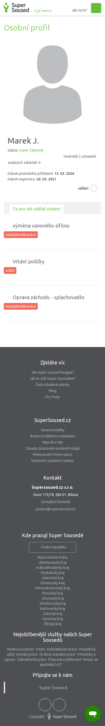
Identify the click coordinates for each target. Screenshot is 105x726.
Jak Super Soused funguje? (52, 372)
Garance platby (52, 430)
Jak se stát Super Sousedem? (53, 378)
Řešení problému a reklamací (52, 436)
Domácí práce (27, 654)
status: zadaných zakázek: (52, 156)
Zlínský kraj (52, 624)
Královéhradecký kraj (52, 568)
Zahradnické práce (31, 659)
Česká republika (53, 547)
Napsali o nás (52, 442)
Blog (52, 391)
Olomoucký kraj (52, 583)
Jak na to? (79, 10)
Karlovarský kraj (52, 608)
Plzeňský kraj (52, 593)
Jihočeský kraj (53, 598)
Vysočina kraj (52, 619)
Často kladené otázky (52, 385)
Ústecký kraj (52, 614)
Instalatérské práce (62, 649)
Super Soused (53, 687)
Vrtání (40, 649)
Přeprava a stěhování (64, 659)
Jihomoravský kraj (52, 562)
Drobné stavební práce (57, 654)
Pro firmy (52, 397)
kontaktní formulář (55, 502)
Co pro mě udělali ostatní (36, 209)
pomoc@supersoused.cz (55, 509)
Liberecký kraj (52, 578)
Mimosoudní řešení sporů (52, 454)
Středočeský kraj (53, 603)
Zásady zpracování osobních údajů (52, 448)
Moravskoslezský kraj (52, 588)
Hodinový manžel (20, 649)
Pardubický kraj (52, 573)
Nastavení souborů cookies (52, 461)
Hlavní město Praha (52, 557)
